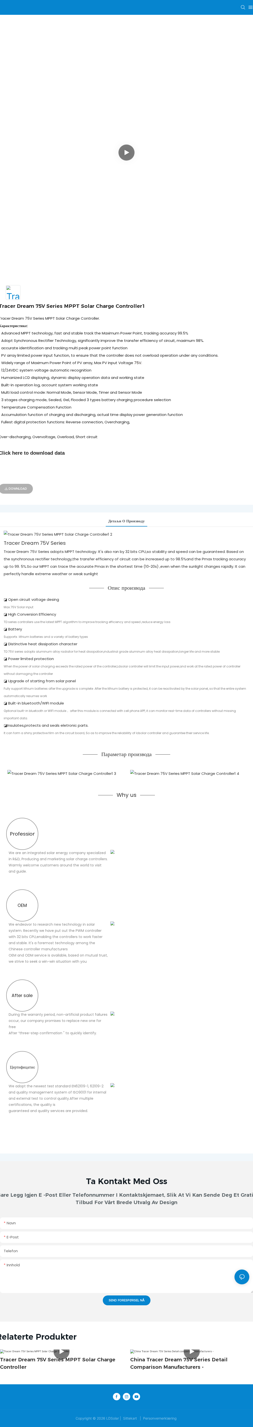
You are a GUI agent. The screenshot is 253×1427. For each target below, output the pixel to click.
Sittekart (130, 1418)
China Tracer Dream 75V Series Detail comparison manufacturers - (179, 1363)
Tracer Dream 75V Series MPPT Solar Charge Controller (57, 1363)
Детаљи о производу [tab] (126, 521)
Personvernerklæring (160, 1418)
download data (47, 453)
